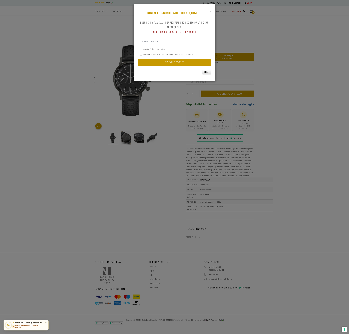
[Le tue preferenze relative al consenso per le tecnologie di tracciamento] (344, 329)
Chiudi (206, 72)
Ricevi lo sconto (174, 62)
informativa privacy (159, 49)
